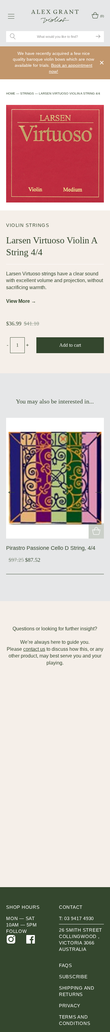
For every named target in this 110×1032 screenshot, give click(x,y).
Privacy (69, 1005)
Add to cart (70, 345)
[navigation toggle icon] (11, 16)
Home (10, 93)
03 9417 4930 (79, 918)
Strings (27, 93)
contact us (34, 649)
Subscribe (73, 976)
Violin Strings (27, 225)
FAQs (65, 965)
